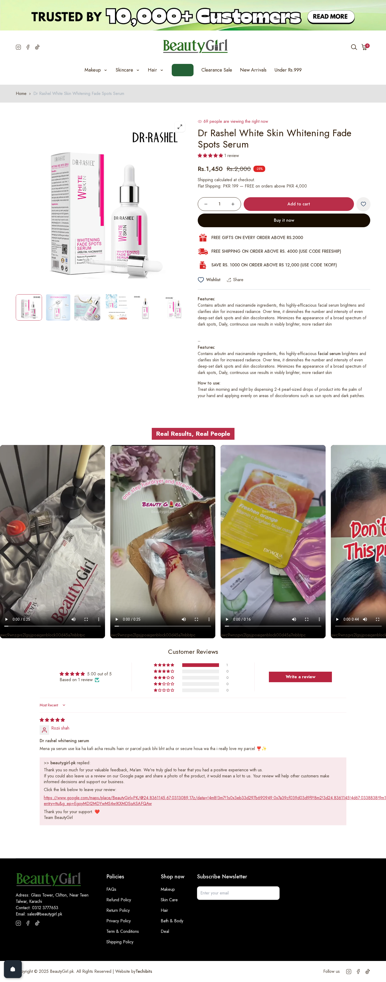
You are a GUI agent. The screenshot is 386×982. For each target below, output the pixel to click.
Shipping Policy (119, 942)
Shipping (205, 180)
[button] (364, 47)
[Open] (13, 969)
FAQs (111, 889)
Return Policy (118, 910)
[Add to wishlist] (363, 204)
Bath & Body (172, 921)
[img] (52, 720)
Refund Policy (118, 900)
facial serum (329, 354)
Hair (164, 910)
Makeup (168, 889)
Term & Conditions (122, 931)
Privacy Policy (118, 921)
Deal (165, 931)
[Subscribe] (272, 893)
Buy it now (284, 220)
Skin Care (169, 900)
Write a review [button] (300, 677)
